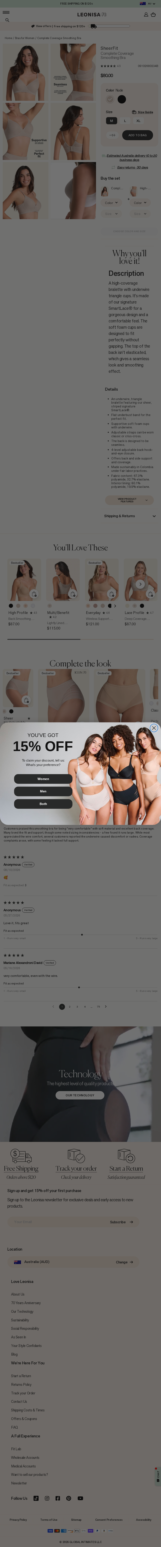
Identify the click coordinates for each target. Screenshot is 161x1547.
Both (43, 803)
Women (43, 778)
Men (43, 791)
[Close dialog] (154, 728)
